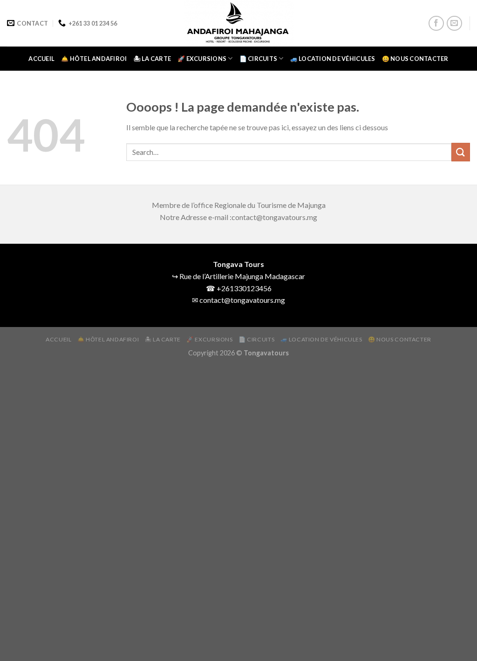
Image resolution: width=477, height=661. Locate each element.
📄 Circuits (258, 58)
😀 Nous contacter (415, 58)
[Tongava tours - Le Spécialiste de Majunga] (238, 23)
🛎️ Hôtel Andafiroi (94, 58)
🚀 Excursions (201, 58)
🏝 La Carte (152, 58)
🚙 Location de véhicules (332, 58)
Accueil (41, 58)
